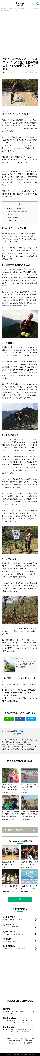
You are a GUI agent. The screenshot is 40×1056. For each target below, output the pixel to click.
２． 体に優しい (10, 214)
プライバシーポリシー (15, 1043)
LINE (9, 718)
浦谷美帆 (17, 733)
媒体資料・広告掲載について (17, 1040)
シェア (21, 718)
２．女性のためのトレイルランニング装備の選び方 (19, 690)
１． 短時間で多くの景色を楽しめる (16, 211)
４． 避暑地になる (10, 220)
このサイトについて (12, 1038)
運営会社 (30, 1040)
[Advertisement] (20, 35)
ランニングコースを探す (26, 1038)
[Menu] (2, 4)
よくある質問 (28, 1043)
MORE (32, 830)
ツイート (32, 718)
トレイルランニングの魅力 (13, 208)
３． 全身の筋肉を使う (12, 217)
